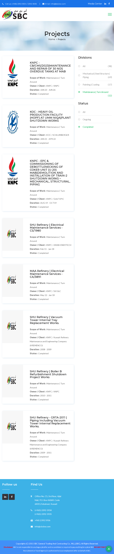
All (97, 66)
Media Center (95, 3)
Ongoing (87, 119)
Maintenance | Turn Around (97, 92)
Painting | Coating (97, 84)
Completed (88, 126)
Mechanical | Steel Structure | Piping (97, 75)
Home (51, 39)
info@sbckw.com (58, 4)
